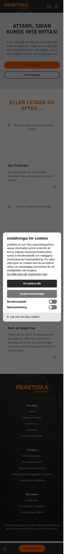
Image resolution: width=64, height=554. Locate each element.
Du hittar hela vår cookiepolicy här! (27, 274)
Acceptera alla (32, 283)
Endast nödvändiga (32, 293)
